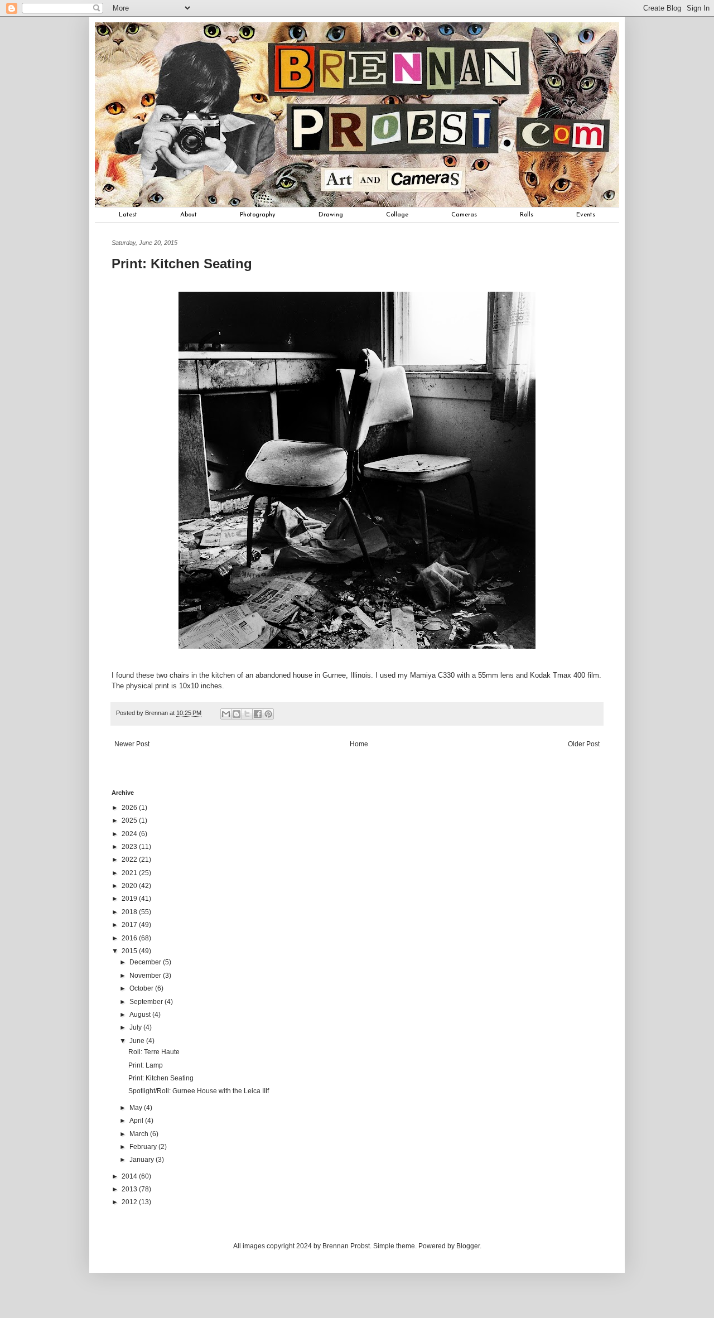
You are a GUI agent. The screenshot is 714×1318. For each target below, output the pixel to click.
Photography (258, 214)
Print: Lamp (145, 1065)
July (136, 1027)
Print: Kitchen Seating (161, 1078)
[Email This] (225, 714)
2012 (130, 1202)
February (143, 1147)
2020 (130, 886)
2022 (130, 859)
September (147, 1002)
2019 (130, 898)
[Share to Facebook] (257, 714)
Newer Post (131, 744)
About (188, 214)
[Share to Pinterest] (268, 714)
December (146, 962)
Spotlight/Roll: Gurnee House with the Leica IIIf (198, 1091)
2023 (130, 847)
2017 (130, 925)
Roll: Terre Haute (154, 1052)
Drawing (331, 214)
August (140, 1014)
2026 (130, 808)
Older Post (584, 744)
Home (359, 744)
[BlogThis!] (236, 714)
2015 (130, 951)
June (137, 1041)
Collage (397, 214)
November (146, 975)
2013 (130, 1189)
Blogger (468, 1246)
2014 (130, 1176)
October (142, 988)
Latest (128, 214)
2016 (130, 938)
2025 (130, 820)
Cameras (464, 214)
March (139, 1134)
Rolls (526, 214)
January (142, 1159)
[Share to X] (247, 714)
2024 (130, 834)
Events (585, 214)
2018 (130, 912)
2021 (130, 873)
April (137, 1120)
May (136, 1108)
